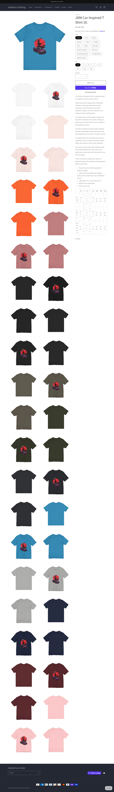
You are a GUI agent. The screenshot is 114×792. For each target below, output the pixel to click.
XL (99, 65)
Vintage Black (96, 54)
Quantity (77, 73)
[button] (38, 7)
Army (86, 38)
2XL (78, 69)
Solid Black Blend (82, 54)
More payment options (90, 92)
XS (78, 65)
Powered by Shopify (25, 788)
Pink (78, 46)
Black (94, 38)
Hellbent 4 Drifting (16, 788)
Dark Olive (95, 46)
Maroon (79, 42)
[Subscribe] (38, 773)
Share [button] (78, 239)
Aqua (78, 38)
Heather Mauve (81, 58)
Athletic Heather (82, 50)
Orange (96, 42)
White (86, 46)
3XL (85, 69)
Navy (87, 42)
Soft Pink (94, 50)
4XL (91, 69)
